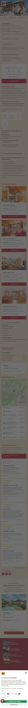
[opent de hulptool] (2, 701)
